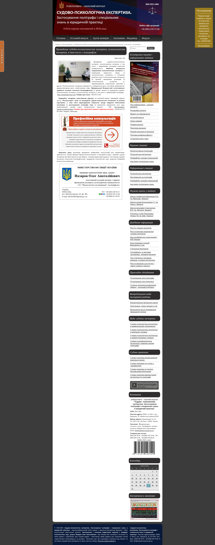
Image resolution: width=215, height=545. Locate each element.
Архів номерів (136, 121)
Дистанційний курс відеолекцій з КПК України (143, 238)
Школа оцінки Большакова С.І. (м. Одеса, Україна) (144, 203)
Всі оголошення (204, 46)
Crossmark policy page (139, 139)
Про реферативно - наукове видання (142, 106)
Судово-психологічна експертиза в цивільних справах (144, 331)
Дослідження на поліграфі (141, 177)
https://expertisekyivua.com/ (66, 95)
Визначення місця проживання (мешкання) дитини (143, 311)
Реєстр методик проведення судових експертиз (142, 233)
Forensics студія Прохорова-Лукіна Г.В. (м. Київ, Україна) (142, 215)
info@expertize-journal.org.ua (144, 430)
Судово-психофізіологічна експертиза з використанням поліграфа (142, 343)
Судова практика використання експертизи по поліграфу (143, 376)
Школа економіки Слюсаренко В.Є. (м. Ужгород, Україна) (142, 209)
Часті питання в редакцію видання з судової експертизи (142, 259)
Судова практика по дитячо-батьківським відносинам (141, 370)
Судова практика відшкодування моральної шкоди (143, 359)
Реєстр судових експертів (140, 228)
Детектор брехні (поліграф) (141, 151)
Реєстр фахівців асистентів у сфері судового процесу (142, 265)
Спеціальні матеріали (139, 249)
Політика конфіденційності (141, 135)
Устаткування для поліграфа (142, 278)
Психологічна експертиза (140, 154)
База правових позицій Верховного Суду (139, 244)
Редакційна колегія (138, 110)
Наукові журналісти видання (142, 132)
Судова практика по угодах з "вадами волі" (142, 364)
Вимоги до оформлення (140, 114)
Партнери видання (138, 128)
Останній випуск (137, 118)
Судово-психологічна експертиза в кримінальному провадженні (144, 325)
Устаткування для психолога (142, 282)
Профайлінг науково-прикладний (144, 158)
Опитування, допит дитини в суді (143, 306)
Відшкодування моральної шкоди (144, 303)
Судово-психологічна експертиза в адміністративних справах (144, 336)
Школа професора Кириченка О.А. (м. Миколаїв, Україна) (144, 198)
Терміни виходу (136, 125)
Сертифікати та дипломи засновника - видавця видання (143, 253)
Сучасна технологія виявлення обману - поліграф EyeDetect (143, 286)
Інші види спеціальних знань (142, 161)
